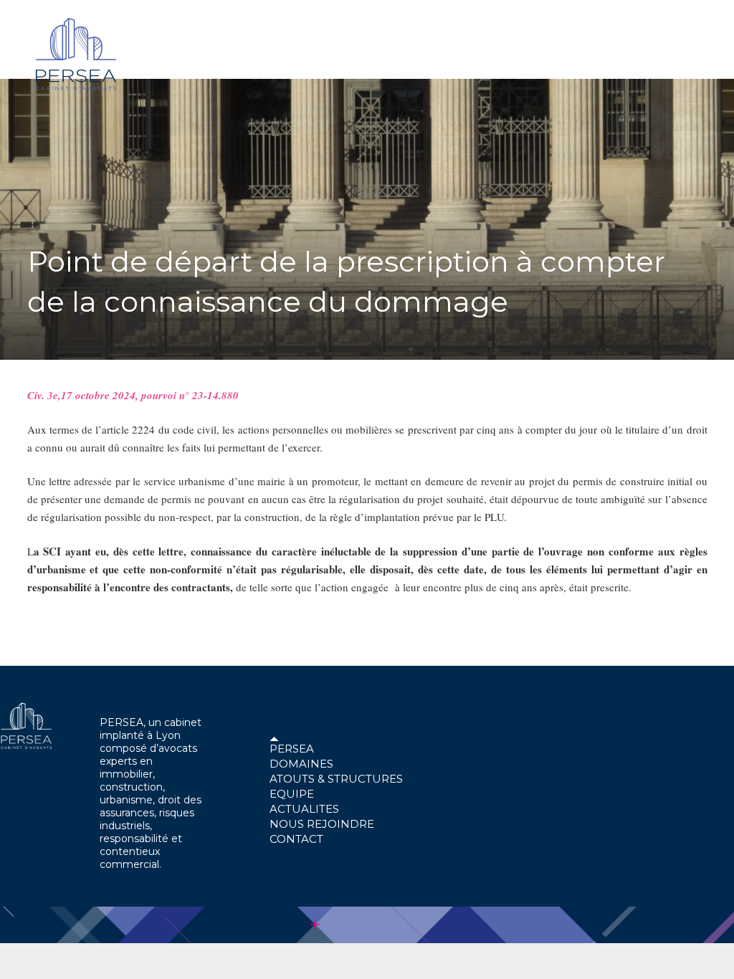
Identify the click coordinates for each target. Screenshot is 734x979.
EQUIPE (292, 794)
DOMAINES (301, 763)
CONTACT (296, 839)
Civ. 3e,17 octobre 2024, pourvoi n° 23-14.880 (133, 395)
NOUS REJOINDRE (322, 824)
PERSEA (292, 748)
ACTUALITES (304, 809)
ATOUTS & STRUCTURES (336, 778)
